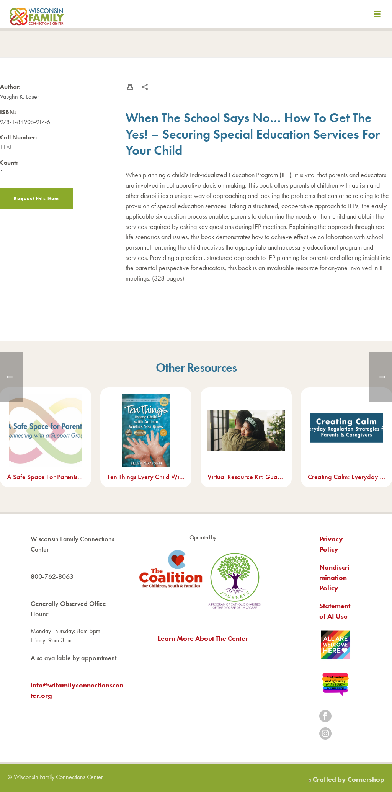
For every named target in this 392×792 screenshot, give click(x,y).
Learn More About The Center (203, 638)
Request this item (36, 198)
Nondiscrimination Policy (334, 577)
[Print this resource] (130, 86)
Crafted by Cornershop (348, 779)
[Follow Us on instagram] (325, 734)
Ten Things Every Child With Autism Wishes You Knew (146, 476)
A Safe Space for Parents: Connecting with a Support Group (45, 476)
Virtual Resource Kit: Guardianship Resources (246, 476)
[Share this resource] (144, 86)
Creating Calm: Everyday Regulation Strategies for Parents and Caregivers (346, 476)
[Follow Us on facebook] (325, 716)
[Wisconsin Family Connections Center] (37, 15)
